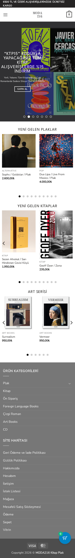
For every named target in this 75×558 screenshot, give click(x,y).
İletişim (8, 483)
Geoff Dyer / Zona (50, 266)
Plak (6, 383)
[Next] (71, 162)
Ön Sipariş (10, 398)
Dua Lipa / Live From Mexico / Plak (52, 176)
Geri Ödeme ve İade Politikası (24, 453)
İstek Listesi (11, 491)
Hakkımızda (11, 468)
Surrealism (8, 337)
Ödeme (8, 514)
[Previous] (4, 162)
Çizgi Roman (12, 414)
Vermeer (44, 337)
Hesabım (9, 476)
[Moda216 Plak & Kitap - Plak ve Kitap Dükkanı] (37, 15)
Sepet (7, 522)
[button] (5, 15)
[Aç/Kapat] (69, 383)
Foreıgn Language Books (21, 406)
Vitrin (7, 530)
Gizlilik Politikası (15, 460)
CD (5, 429)
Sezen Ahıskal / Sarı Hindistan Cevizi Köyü (15, 261)
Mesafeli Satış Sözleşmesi (22, 507)
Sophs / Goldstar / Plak (16, 174)
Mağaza (8, 499)
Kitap (6, 391)
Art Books (10, 422)
